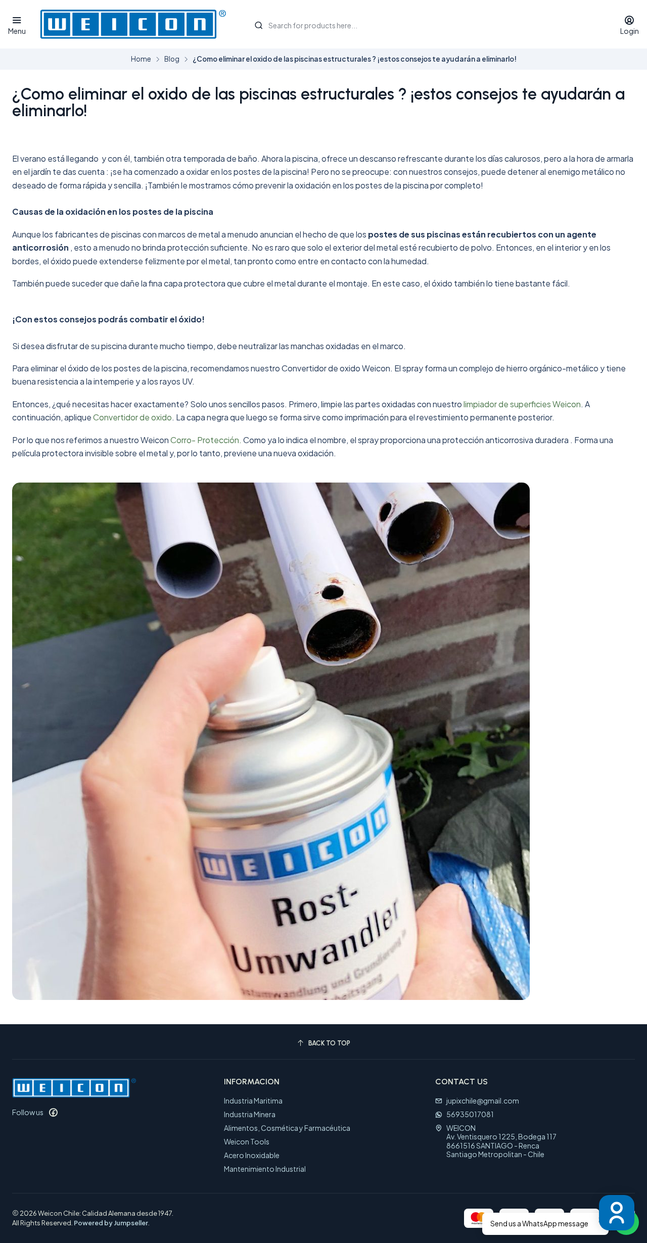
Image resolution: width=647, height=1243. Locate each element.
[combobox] (426, 24)
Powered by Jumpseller (111, 1223)
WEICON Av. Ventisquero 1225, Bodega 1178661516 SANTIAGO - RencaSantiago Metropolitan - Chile (501, 1141)
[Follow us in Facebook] (53, 1112)
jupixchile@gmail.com (482, 1100)
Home (141, 59)
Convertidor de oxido (132, 417)
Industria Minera (249, 1114)
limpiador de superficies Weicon (522, 404)
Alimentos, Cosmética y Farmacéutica (287, 1127)
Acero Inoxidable (252, 1155)
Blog (171, 59)
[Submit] (258, 25)
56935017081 (470, 1114)
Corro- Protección (204, 440)
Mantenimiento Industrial (265, 1168)
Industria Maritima (253, 1100)
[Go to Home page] (132, 24)
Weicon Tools (246, 1141)
